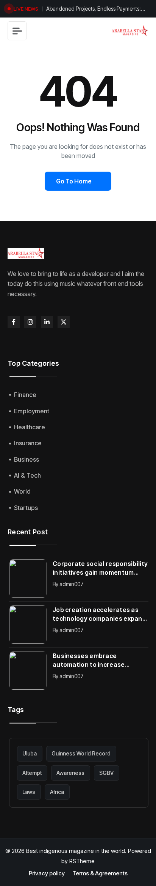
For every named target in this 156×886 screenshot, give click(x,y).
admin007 (71, 584)
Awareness (70, 773)
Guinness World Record (81, 753)
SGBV (106, 773)
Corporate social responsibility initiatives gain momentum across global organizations (100, 568)
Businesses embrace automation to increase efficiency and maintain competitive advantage (89, 660)
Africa (57, 792)
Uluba (29, 753)
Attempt (32, 773)
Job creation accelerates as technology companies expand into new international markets (100, 614)
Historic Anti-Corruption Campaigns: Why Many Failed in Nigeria (94, 11)
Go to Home (74, 181)
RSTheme (82, 861)
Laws (28, 792)
